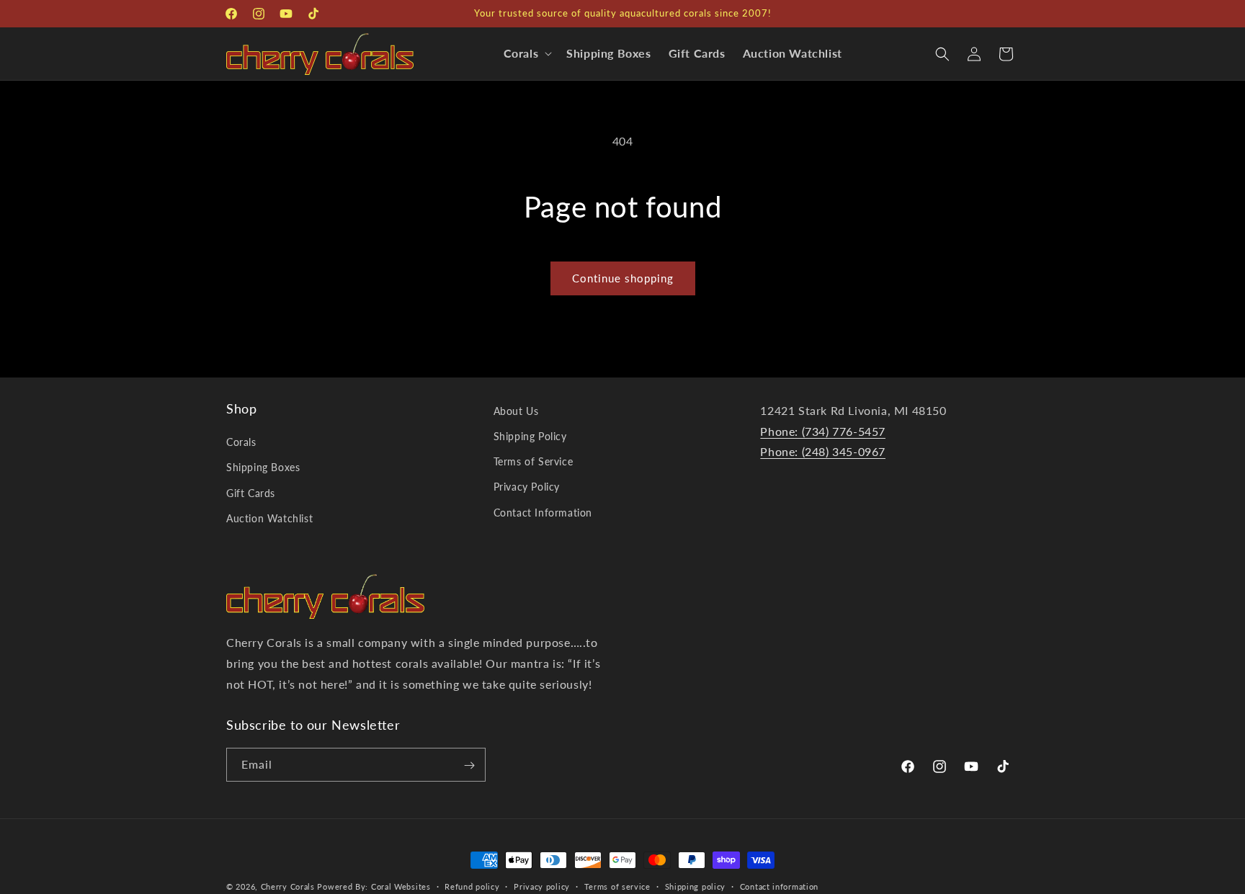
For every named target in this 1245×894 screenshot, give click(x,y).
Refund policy (472, 885)
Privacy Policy (527, 487)
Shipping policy (695, 885)
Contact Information (543, 512)
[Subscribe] (469, 765)
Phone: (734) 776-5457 (822, 431)
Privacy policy (542, 885)
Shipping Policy (530, 436)
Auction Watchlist (269, 518)
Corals (241, 443)
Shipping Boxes (263, 468)
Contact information (779, 885)
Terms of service (617, 885)
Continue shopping (623, 278)
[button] (526, 53)
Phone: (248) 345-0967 (822, 452)
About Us (516, 411)
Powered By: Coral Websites (373, 886)
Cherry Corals (288, 886)
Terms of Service (534, 462)
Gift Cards (250, 493)
